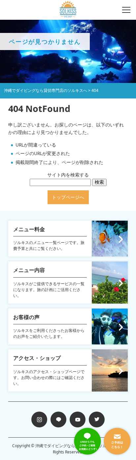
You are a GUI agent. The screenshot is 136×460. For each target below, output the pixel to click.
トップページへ (68, 197)
